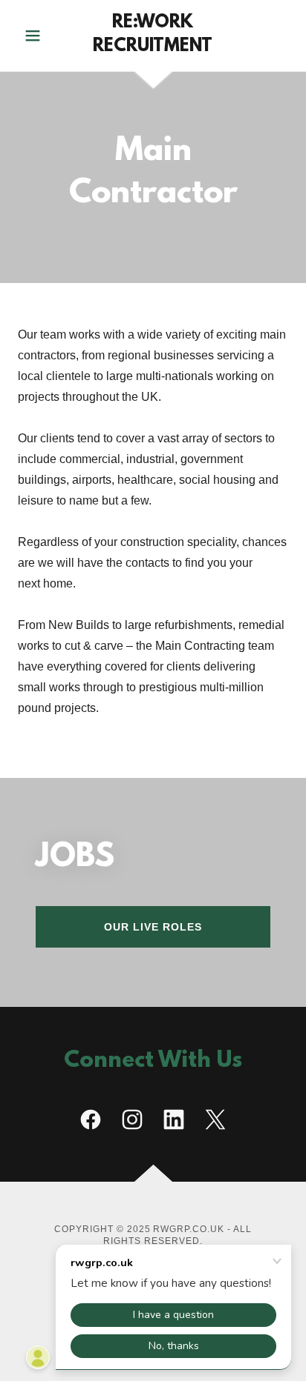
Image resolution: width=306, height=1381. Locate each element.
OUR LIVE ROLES (153, 927)
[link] (153, 35)
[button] (38, 35)
